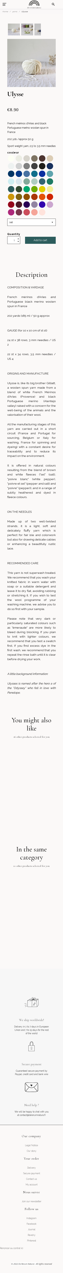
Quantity (13, 234)
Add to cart (40, 240)
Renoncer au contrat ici (11, 1248)
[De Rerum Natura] (34, 4)
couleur (13, 152)
